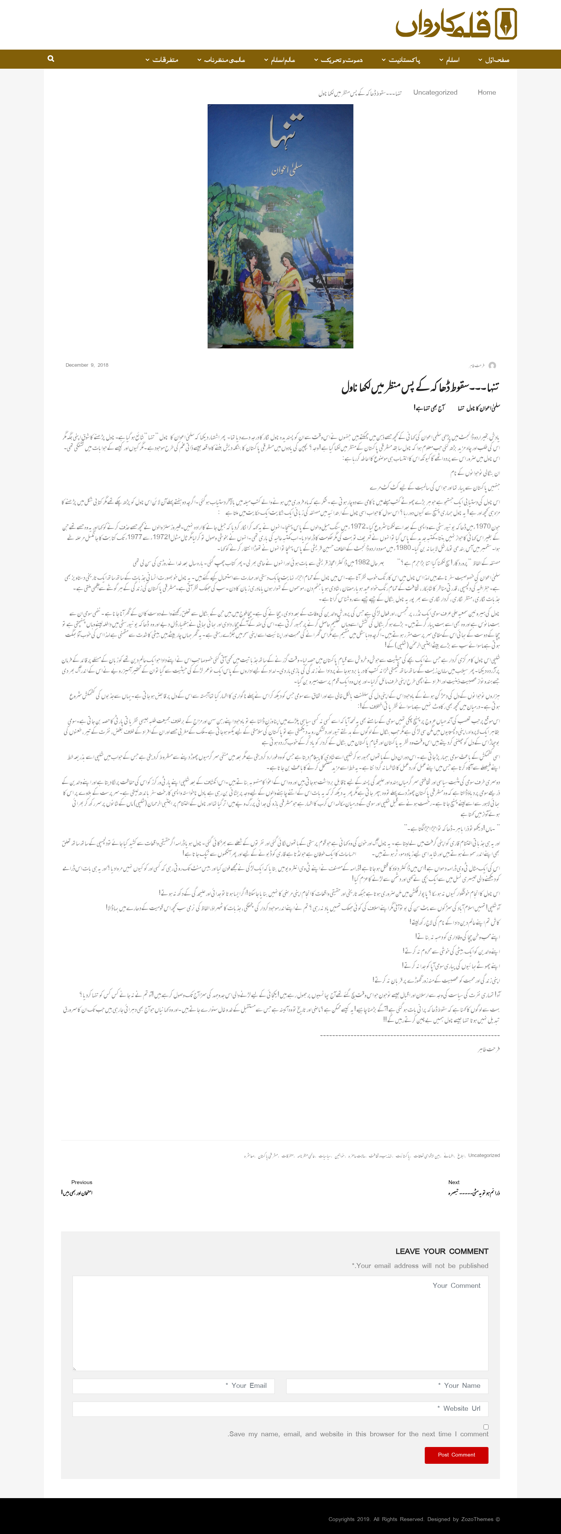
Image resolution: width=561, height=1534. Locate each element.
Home (485, 93)
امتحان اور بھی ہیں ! (76, 1188)
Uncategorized (435, 93)
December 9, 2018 (87, 365)
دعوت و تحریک (342, 59)
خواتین (340, 1156)
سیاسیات (325, 1156)
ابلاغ (461, 1156)
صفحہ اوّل (497, 59)
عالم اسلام (283, 59)
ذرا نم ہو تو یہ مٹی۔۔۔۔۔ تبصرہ (474, 1188)
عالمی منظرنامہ (224, 59)
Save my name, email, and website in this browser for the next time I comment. (357, 1434)
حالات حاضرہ (356, 1156)
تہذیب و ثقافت (380, 1156)
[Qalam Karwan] (456, 25)
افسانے (449, 1156)
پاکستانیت (404, 59)
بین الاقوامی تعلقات (427, 1156)
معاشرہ (249, 1156)
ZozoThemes (477, 1519)
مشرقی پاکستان (268, 1156)
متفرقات (165, 59)
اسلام (452, 59)
